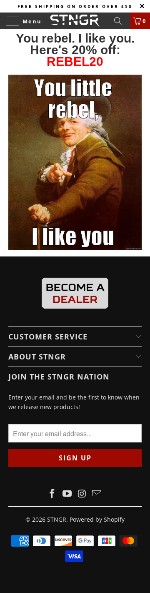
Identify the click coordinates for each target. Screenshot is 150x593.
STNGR (56, 519)
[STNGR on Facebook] (52, 494)
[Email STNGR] (97, 494)
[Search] (120, 21)
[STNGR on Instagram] (82, 494)
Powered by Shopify (97, 519)
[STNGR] (75, 21)
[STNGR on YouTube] (67, 494)
